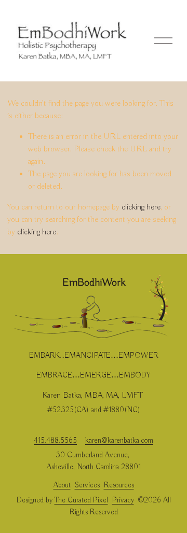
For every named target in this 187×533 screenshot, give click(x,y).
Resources (119, 485)
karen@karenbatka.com (119, 440)
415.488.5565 (55, 440)
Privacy (123, 500)
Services (87, 485)
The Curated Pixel (81, 500)
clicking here (141, 207)
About (62, 485)
